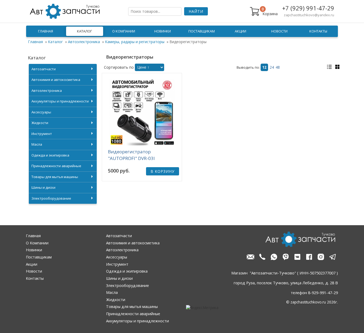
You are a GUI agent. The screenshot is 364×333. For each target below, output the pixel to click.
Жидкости (39, 122)
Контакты (318, 31)
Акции (240, 31)
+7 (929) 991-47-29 (308, 8)
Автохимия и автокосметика (55, 79)
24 (272, 67)
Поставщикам (201, 31)
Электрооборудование (51, 198)
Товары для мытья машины (54, 176)
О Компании (123, 31)
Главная (45, 31)
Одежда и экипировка (50, 155)
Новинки (162, 31)
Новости (279, 31)
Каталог (84, 31)
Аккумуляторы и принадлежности (60, 101)
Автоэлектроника (84, 41)
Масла (36, 144)
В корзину (163, 171)
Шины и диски (43, 187)
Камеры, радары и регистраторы (134, 41)
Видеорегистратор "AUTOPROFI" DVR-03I (131, 155)
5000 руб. (119, 170)
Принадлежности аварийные (56, 165)
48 (278, 67)
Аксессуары (41, 112)
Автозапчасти (43, 69)
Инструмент (41, 133)
